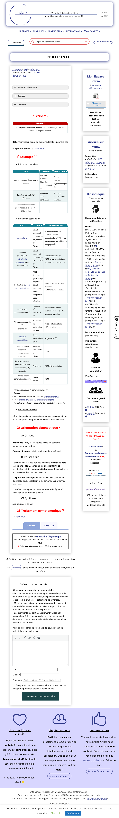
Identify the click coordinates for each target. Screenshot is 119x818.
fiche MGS (39, 148)
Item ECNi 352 (19, 76)
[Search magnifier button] (33, 41)
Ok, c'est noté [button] (73, 813)
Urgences (17, 69)
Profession (17, 680)
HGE (26, 69)
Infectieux (34, 69)
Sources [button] (21, 96)
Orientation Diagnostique (48, 536)
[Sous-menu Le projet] (30, 31)
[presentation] (15, 638)
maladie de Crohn (26, 399)
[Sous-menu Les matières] (63, 31)
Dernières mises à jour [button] (27, 87)
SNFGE (90, 407)
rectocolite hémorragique (44, 399)
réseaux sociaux (92, 760)
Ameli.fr (90, 413)
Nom (15, 669)
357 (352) (90, 169)
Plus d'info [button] (56, 813)
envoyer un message (97, 798)
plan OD (37, 72)
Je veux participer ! (59, 776)
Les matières (55, 30)
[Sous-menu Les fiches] (46, 31)
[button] (16, 43)
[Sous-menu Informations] (81, 31)
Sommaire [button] (22, 105)
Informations (72, 30)
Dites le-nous (95, 446)
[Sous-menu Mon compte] (99, 31)
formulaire (16, 567)
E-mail (16, 674)
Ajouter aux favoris (97, 104)
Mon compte (91, 30)
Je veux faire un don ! (99, 771)
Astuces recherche (103, 41)
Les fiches (38, 30)
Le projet (24, 30)
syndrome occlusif (51, 396)
